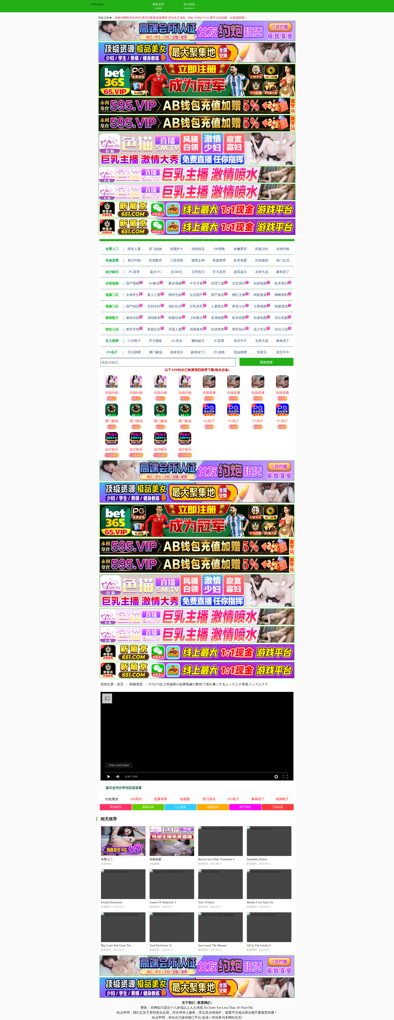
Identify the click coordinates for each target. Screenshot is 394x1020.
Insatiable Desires (257, 859)
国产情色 (245, 807)
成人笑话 (260, 329)
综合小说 (281, 329)
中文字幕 (196, 283)
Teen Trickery (206, 902)
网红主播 (238, 295)
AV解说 (153, 283)
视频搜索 (266, 362)
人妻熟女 (217, 306)
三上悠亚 (180, 807)
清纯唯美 (153, 317)
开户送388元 (112, 454)
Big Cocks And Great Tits (116, 945)
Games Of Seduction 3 (163, 902)
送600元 (111, 426)
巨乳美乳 (196, 306)
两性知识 (238, 329)
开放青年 (115, 807)
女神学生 (132, 295)
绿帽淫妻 (213, 807)
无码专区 (153, 306)
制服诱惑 (281, 306)
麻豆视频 (175, 283)
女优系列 (238, 283)
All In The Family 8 (258, 945)
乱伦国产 (196, 295)
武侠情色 (217, 329)
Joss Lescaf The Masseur (212, 945)
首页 (120, 684)
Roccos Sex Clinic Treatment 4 (216, 859)
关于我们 (188, 1002)
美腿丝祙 (148, 807)
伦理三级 (217, 283)
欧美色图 (238, 317)
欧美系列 (281, 283)
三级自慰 (277, 807)
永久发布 (189, 4)
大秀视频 (260, 306)
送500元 (209, 426)
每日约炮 (209, 398)
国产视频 (132, 283)
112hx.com (96, 4)
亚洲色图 (217, 317)
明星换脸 (260, 295)
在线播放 (111, 799)
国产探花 (217, 295)
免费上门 (112, 398)
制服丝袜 (175, 317)
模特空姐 (175, 295)
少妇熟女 (196, 317)
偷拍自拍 (132, 317)
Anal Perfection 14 (161, 945)
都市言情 (132, 329)
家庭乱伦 (153, 329)
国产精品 (132, 306)
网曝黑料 (281, 295)
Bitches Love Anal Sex (260, 902)
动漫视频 (260, 283)
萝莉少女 (238, 306)
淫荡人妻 (175, 329)
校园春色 (196, 329)
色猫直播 (155, 859)
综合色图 (281, 317)
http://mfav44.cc (189, 8)
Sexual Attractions (111, 902)
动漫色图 (260, 317)
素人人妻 (153, 295)
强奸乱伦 (175, 306)
